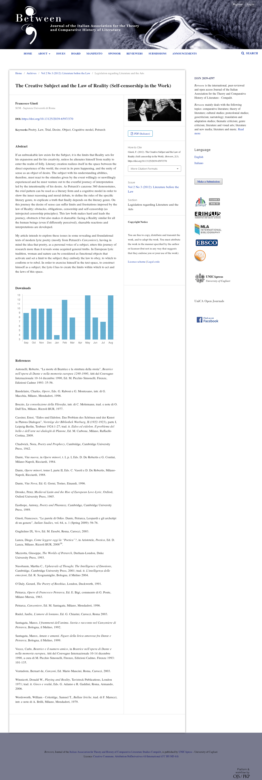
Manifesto (94, 53)
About (43, 53)
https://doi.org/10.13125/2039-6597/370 (47, 119)
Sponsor (114, 53)
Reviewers (134, 53)
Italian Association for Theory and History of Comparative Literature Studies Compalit (115, 752)
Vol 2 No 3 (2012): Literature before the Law (65, 73)
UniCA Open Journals (209, 301)
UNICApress (185, 752)
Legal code (153, 261)
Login (250, 4)
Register (237, 4)
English (198, 157)
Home (28, 53)
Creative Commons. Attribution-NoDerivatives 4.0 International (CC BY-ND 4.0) (135, 756)
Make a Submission (208, 181)
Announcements (184, 53)
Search (251, 53)
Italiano (198, 163)
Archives (31, 73)
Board (75, 53)
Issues (60, 53)
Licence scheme (137, 261)
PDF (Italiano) (142, 133)
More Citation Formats (144, 168)
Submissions (157, 53)
